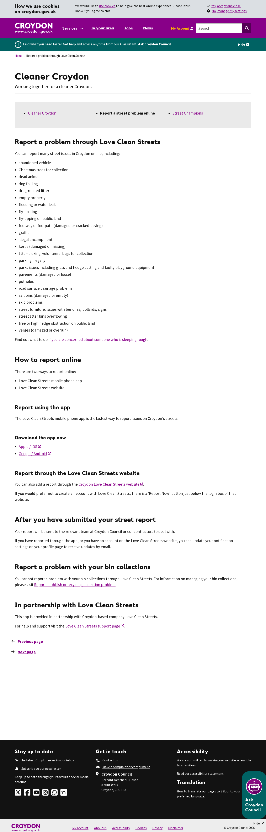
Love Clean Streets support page (92, 626)
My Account (180, 28)
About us (100, 828)
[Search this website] (246, 28)
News (148, 28)
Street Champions (187, 113)
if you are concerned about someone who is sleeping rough (97, 339)
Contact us (110, 760)
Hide (241, 44)
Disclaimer (175, 828)
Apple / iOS (28, 446)
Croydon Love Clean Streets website (109, 484)
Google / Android (33, 453)
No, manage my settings (229, 11)
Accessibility (121, 828)
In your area (102, 28)
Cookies (141, 828)
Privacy (157, 828)
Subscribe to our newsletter (41, 768)
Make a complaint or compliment (126, 767)
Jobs (128, 28)
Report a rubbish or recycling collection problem (75, 584)
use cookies (107, 6)
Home (18, 56)
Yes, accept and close (226, 6)
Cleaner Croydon (42, 113)
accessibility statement (207, 773)
